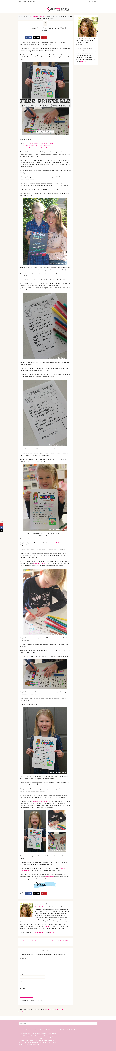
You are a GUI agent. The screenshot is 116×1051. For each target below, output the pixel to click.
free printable (49, 876)
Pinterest (52, 932)
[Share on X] (1, 530)
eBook (47, 926)
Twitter (36, 932)
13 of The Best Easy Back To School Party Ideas (37, 143)
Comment (23, 958)
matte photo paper (39, 563)
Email (22, 981)
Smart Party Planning (58, 9)
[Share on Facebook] (1, 527)
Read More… (84, 61)
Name (22, 974)
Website (22, 988)
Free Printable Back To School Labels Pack (36, 146)
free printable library (55, 543)
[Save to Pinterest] (1, 524)
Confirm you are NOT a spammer (32, 1000)
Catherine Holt (40, 907)
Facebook (42, 932)
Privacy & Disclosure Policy (68, 1029)
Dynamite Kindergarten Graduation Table (36, 148)
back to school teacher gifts (42, 801)
